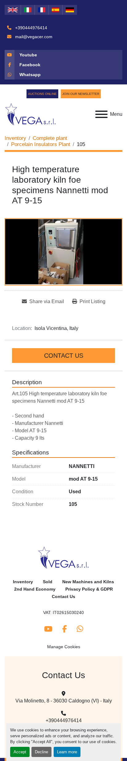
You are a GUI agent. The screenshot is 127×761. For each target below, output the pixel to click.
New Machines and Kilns (88, 582)
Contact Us (63, 355)
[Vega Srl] (64, 557)
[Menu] (101, 114)
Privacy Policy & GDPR (89, 589)
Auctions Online (42, 94)
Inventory (23, 582)
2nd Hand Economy (34, 589)
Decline (41, 752)
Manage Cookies (63, 646)
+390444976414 (30, 27)
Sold (47, 582)
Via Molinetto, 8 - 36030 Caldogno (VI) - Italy (63, 700)
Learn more (67, 752)
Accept (20, 752)
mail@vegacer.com (33, 36)
